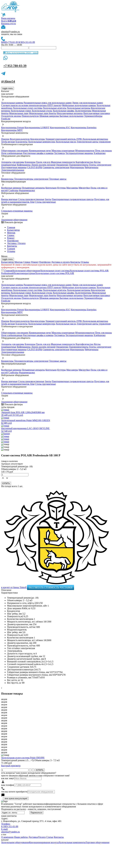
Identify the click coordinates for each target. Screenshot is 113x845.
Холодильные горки (21, 110)
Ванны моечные (9, 199)
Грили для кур (43, 162)
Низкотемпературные (24, 273)
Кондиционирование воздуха (44, 842)
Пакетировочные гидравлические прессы (73, 199)
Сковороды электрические (56, 167)
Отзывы (11, 251)
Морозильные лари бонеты (42, 113)
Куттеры (61, 188)
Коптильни (51, 188)
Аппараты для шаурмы (12, 162)
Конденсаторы (37, 139)
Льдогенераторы (83, 110)
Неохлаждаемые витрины (70, 113)
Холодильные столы (42, 110)
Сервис (27, 262)
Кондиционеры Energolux (84, 127)
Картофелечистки (84, 162)
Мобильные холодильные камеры (79, 105)
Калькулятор (13, 230)
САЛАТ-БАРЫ (34, 167)
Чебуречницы (91, 167)
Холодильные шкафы (63, 110)
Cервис (10, 235)
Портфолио (13, 240)
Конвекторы (7, 179)
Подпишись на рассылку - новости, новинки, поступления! (31, 809)
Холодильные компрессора (41, 141)
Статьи (49, 837)
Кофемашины (24, 164)
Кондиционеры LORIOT (37, 127)
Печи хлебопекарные (12, 153)
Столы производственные (31, 199)
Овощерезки (62, 164)
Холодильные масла (66, 141)
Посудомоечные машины (13, 167)
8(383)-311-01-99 (26, 42)
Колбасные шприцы (11, 188)
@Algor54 (8, 81)
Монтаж (11, 232)
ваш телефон (7, 785)
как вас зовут (7, 778)
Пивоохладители (30, 116)
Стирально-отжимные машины (17, 211)
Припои (5, 139)
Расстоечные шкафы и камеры (38, 153)
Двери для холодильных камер (87, 102)
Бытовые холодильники (72, 116)
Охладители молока (11, 116)
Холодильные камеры (12, 102)
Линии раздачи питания (43, 164)
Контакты (12, 246)
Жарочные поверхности (63, 162)
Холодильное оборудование (26, 270)
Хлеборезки (99, 153)
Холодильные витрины (78, 108)
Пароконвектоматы (78, 164)
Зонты (48, 199)
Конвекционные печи (40, 150)
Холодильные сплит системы (27, 108)
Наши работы (21, 837)
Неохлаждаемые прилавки (96, 113)
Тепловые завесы (57, 179)
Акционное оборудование (14, 219)
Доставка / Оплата (16, 243)
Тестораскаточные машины (79, 153)
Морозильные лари (18, 113)
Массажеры (72, 188)
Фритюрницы (77, 167)
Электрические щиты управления (93, 141)
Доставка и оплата (60, 262)
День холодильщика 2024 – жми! (22, 53)
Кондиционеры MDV (12, 130)
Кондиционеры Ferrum (12, 127)
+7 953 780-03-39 (14, 65)
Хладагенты (21, 141)
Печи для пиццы (103, 150)
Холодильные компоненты (72, 842)
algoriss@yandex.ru (10, 31)
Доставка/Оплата (37, 837)
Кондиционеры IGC (60, 127)
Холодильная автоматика (95, 139)
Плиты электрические (100, 164)
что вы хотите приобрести (14, 791)
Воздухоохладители (20, 139)
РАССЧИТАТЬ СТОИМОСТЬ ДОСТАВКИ (51, 587)
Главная (11, 227)
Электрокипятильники (12, 170)
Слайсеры (13, 190)
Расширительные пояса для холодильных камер (48, 102)
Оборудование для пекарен (14, 150)
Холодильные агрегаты (54, 108)
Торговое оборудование (97, 842)
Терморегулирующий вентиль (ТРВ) (64, 139)
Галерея (11, 248)
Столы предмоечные (45, 202)
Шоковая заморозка (49, 116)
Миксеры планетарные (63, 150)
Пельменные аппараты (33, 188)
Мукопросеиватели (84, 150)
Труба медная (8, 141)
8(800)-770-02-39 (9, 42)
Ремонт (10, 238)
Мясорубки (84, 188)
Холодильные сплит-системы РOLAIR (54, 273)
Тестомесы (59, 153)
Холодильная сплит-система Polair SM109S (22, 757)
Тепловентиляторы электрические (31, 179)
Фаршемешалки (27, 190)
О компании (7, 837)
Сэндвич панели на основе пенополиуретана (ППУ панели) (31, 105)
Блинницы (30, 162)
